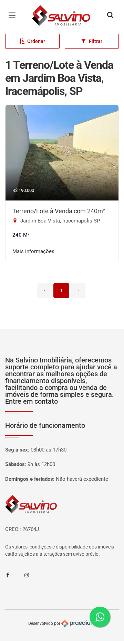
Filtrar (95, 41)
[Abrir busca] (110, 15)
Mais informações (33, 251)
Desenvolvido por (44, 623)
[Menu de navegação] (13, 15)
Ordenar (36, 41)
